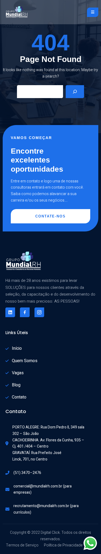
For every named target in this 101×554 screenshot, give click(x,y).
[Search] (75, 91)
